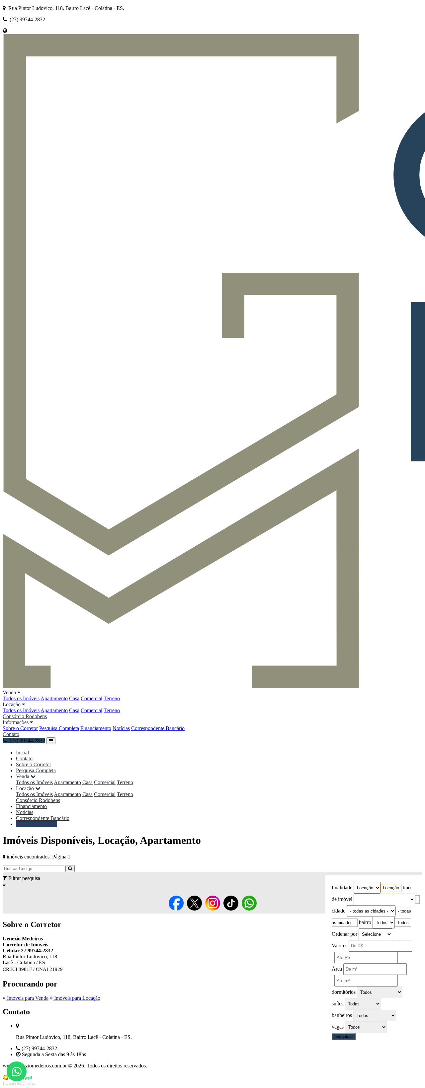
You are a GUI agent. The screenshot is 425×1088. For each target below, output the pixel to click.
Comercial (91, 698)
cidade (338, 911)
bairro (365, 922)
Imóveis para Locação (76, 998)
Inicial (22, 752)
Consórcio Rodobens (25, 716)
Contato (11, 734)
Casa (74, 698)
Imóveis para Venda (27, 998)
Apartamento (54, 698)
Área (337, 969)
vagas (338, 1027)
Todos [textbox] (403, 922)
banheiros (342, 1015)
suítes (337, 1003)
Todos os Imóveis (21, 698)
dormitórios (344, 992)
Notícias (121, 728)
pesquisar (343, 1036)
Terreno (112, 698)
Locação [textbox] (391, 887)
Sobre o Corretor (20, 728)
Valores (339, 945)
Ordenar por (344, 934)
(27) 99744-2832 (38, 824)
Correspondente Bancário (158, 728)
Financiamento (95, 728)
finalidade (342, 887)
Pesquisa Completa (59, 728)
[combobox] (391, 888)
